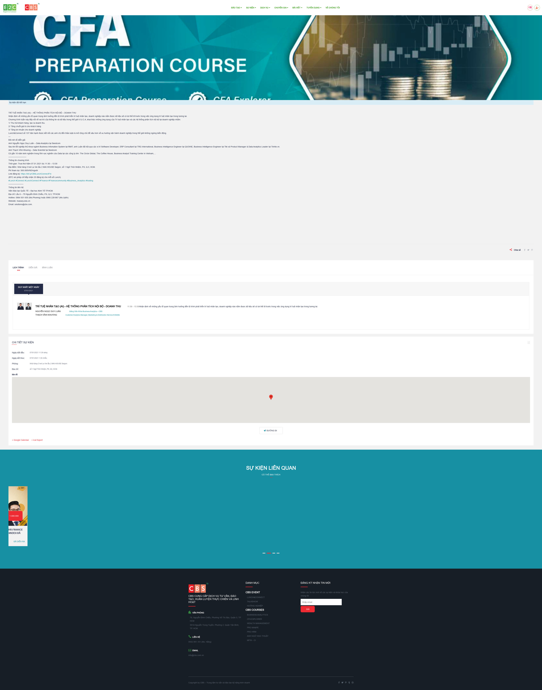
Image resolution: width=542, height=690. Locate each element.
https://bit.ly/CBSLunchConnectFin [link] (36, 174)
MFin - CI (251, 640)
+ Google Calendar (20, 440)
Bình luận (47, 267)
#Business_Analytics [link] (76, 180)
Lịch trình (18, 267)
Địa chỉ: (15, 369)
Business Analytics (257, 615)
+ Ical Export (37, 440)
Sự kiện (250, 8)
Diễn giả (33, 267)
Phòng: (15, 363)
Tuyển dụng (313, 8)
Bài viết (296, 8)
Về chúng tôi (333, 8)
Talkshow (252, 601)
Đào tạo (236, 8)
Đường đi (272, 430)
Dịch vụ (264, 8)
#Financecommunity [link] (57, 180)
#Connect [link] (20, 180)
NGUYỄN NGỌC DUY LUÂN (48, 311)
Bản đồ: (15, 374)
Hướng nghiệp (255, 606)
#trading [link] (89, 180)
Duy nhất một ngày (28, 289)
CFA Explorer (254, 619)
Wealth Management (258, 623)
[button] (271, 397)
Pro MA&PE (253, 627)
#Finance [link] (44, 180)
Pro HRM (251, 632)
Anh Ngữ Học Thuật (257, 636)
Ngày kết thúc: (18, 358)
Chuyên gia (280, 8)
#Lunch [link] (11, 180)
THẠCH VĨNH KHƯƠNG (46, 315)
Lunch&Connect (256, 597)
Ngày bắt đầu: (18, 352)
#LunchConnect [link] (32, 180)
